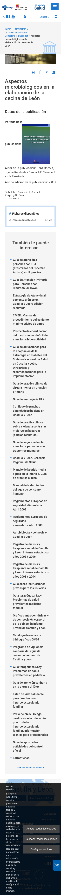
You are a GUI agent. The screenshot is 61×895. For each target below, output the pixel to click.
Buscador (23, 36)
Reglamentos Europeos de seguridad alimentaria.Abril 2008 (30, 521)
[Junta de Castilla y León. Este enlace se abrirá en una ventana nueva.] (21, 7)
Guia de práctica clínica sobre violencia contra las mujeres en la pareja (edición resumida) (30, 429)
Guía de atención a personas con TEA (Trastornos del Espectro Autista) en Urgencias (29, 266)
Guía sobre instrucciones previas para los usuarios (29, 586)
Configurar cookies (41, 849)
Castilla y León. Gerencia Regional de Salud (29, 460)
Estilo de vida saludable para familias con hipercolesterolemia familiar (28, 700)
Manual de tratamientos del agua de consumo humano (28, 489)
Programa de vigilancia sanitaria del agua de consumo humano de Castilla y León (28, 653)
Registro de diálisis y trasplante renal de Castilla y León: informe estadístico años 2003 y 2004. (30, 570)
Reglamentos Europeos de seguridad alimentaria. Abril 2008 (30, 505)
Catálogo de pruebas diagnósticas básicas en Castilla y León (28, 410)
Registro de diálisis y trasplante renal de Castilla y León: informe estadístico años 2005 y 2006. (30, 550)
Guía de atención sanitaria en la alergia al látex (30, 684)
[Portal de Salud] (39, 6)
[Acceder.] (25, 16)
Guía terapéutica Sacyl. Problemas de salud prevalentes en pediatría (29, 671)
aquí (16, 849)
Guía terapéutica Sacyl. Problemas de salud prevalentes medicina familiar (28, 602)
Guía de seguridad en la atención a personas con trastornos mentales (29, 446)
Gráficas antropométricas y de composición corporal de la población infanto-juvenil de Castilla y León (31, 622)
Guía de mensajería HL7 (28, 399)
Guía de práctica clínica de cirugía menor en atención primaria (30, 387)
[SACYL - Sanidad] (7, 7)
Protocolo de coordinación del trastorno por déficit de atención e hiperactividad (30, 335)
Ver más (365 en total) (30, 767)
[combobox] (45, 17)
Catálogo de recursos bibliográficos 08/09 (27, 637)
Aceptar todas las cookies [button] (41, 828)
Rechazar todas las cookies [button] (41, 839)
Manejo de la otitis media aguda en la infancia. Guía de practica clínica (30, 474)
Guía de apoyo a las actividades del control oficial (28, 746)
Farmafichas (21, 758)
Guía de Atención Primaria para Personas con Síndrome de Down (30, 284)
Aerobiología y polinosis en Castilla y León (30, 534)
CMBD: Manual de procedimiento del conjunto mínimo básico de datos (31, 319)
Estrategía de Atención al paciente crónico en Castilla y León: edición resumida (29, 302)
